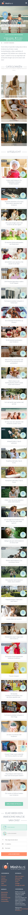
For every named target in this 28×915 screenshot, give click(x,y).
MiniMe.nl (7, 3)
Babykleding (4, 892)
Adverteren (4, 879)
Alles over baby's (19, 876)
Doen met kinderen (9, 42)
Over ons (3, 876)
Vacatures (3, 881)
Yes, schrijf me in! (14, 854)
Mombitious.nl (19, 910)
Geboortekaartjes (5, 897)
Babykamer (4, 896)
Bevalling (17, 879)
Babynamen (4, 894)
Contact (3, 878)
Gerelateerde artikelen (13, 804)
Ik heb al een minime (11, 833)
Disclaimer (4, 885)
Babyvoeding (18, 878)
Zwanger (17, 883)
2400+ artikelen (9, 38)
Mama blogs (4, 899)
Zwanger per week (20, 885)
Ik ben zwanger (11, 827)
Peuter (17, 881)
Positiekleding (5, 901)
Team (2, 883)
